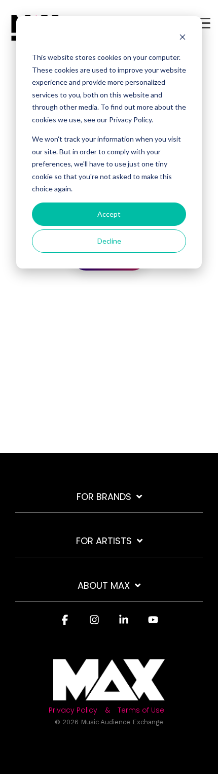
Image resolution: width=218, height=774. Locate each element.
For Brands (104, 497)
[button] (203, 22)
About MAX (104, 586)
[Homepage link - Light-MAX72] (109, 694)
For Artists (104, 541)
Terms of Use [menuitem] (141, 710)
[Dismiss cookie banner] (182, 38)
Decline (109, 241)
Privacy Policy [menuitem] (73, 710)
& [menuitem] (107, 710)
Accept (109, 214)
